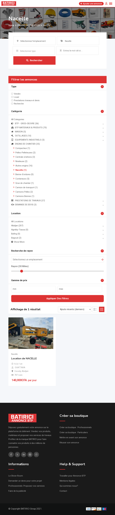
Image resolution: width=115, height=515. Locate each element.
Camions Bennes (24, 196)
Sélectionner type (28, 51)
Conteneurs (22, 178)
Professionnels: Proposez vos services (26, 486)
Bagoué (16, 238)
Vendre (17, 94)
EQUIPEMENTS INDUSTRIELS (29, 140)
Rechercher (36, 60)
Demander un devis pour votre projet (25, 481)
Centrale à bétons (25, 157)
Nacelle (21, 170)
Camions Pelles (24, 192)
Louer (16, 97)
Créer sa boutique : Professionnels (76, 427)
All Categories (17, 119)
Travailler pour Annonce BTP (73, 475)
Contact (63, 491)
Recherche (19, 103)
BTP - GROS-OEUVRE (27, 123)
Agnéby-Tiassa (19, 229)
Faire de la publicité (17, 491)
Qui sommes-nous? (69, 486)
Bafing (15, 233)
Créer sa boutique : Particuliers (74, 432)
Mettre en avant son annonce (73, 437)
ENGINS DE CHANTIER (27, 144)
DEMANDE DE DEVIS (25, 204)
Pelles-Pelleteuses (25, 152)
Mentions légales (67, 481)
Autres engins (23, 165)
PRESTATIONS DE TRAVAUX (30, 200)
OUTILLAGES (23, 135)
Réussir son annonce (69, 442)
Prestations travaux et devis (27, 100)
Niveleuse (21, 161)
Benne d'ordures (24, 174)
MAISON (20, 131)
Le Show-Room (15, 475)
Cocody (17, 371)
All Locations (17, 221)
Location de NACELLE (24, 358)
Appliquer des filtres (57, 298)
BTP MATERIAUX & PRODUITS (31, 127)
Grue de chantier (24, 183)
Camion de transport (26, 187)
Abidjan (17, 225)
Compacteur (22, 148)
